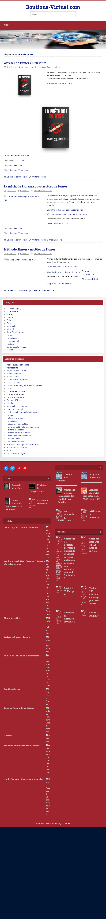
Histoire (10, 403)
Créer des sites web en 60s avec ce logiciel (94, 544)
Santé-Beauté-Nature (50, 67)
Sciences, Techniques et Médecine (22, 444)
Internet (10, 329)
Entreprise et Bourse (16, 391)
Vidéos (10, 350)
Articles (10, 314)
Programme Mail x (94, 476)
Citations (10, 317)
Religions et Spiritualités (17, 424)
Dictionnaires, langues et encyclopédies (24, 385)
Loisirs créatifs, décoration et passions (23, 412)
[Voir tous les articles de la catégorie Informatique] (100, 532)
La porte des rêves (17, 486)
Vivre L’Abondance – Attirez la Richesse (14, 505)
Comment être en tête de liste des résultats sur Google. (66, 495)
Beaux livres (12, 376)
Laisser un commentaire (17, 177)
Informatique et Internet (17, 406)
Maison (10, 335)
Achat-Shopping (14, 308)
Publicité (10, 344)
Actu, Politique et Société (18, 365)
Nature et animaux (15, 418)
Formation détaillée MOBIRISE (69, 617)
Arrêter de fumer (39, 177)
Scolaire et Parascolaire (17, 447)
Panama (58, 240)
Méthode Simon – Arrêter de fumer (29, 249)
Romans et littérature (16, 430)
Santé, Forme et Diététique (19, 436)
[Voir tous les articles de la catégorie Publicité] (100, 468)
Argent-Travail (13, 311)
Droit (9, 388)
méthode (50, 240)
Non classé (12, 338)
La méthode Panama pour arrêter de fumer (35, 186)
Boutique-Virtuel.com (53, 7)
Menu (6, 25)
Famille (38, 67)
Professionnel (13, 341)
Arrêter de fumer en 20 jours (25, 63)
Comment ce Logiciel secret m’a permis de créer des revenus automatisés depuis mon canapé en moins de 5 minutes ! (69, 558)
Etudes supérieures (15, 394)
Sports (9, 450)
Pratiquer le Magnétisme (39, 488)
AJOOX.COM (19, 161)
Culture (10, 320)
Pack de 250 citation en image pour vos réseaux (94, 596)
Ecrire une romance (42, 502)
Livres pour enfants (15, 409)
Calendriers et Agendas (17, 379)
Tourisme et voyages (16, 453)
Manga (10, 415)
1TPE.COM (17, 165)
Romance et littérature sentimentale (23, 427)
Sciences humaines (15, 442)
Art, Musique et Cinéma (17, 371)
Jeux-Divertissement (16, 332)
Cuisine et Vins (13, 382)
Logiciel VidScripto (69, 591)
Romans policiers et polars (18, 433)
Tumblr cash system (65, 477)
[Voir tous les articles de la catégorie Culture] (48, 479)
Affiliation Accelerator (91, 516)
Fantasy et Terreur (15, 400)
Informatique (12, 326)
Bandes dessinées (15, 374)
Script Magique (94, 614)
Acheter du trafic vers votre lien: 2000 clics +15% (91, 494)
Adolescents (12, 368)
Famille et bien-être (15, 397)
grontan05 (25, 67)
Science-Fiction (14, 439)
